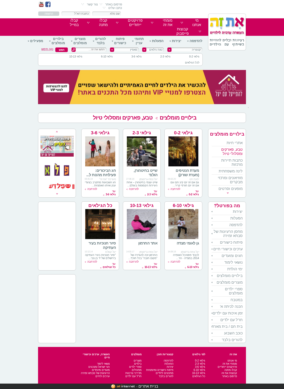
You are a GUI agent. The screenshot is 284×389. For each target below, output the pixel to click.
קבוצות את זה (229, 373)
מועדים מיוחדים (101, 370)
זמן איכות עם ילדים (228, 313)
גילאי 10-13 (75, 56)
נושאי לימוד (233, 262)
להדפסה (196, 41)
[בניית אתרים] (123, 386)
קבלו (103, 22)
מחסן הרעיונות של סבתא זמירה (228, 233)
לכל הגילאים (192, 62)
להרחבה (175, 189)
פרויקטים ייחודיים (227, 366)
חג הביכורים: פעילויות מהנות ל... (101, 172)
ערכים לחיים (102, 376)
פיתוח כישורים (120, 41)
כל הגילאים (100, 205)
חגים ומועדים (232, 256)
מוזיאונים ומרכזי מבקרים (230, 180)
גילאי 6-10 (107, 56)
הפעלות (158, 41)
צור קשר (92, 4)
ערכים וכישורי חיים (228, 249)
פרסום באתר (113, 4)
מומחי (167, 22)
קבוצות (182, 31)
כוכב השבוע (233, 333)
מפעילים (36, 41)
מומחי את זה (229, 363)
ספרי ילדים (135, 366)
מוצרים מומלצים (80, 41)
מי (196, 22)
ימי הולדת (235, 269)
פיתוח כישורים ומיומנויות (159, 370)
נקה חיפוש (47, 49)
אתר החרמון (146, 243)
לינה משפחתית (231, 171)
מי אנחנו (232, 360)
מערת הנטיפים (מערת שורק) (187, 172)
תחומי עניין (139, 41)
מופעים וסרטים (231, 189)
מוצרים (138, 360)
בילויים (138, 363)
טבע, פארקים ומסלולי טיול (123, 118)
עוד (194, 193)
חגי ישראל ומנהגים (99, 366)
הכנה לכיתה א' (231, 306)
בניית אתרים (148, 386)
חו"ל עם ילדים (231, 320)
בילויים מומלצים (58, 41)
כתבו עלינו (115, 8)
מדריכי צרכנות (133, 373)
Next (57, 193)
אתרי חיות (235, 143)
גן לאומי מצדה (188, 243)
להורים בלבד (100, 41)
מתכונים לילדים (164, 373)
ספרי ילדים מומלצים (234, 291)
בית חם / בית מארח (227, 326)
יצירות (176, 41)
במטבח (237, 300)
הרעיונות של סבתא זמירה (95, 373)
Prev (57, 131)
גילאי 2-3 (165, 56)
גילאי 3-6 (136, 56)
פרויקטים (135, 22)
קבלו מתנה (230, 370)
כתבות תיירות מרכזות (232, 162)
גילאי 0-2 (194, 56)
